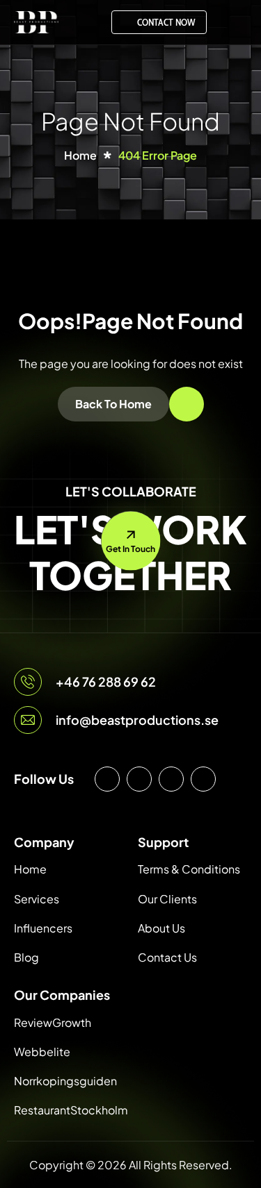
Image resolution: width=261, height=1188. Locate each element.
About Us (161, 928)
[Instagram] (107, 779)
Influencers (43, 928)
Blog (26, 957)
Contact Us (167, 957)
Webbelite (42, 1051)
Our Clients (167, 899)
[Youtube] (171, 779)
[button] (234, 22)
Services (36, 899)
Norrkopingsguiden (65, 1080)
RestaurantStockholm (71, 1110)
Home (30, 869)
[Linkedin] (203, 779)
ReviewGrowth (52, 1022)
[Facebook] (139, 779)
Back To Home (113, 403)
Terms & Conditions (189, 869)
